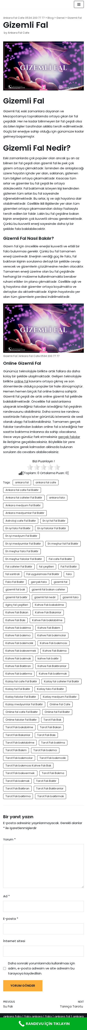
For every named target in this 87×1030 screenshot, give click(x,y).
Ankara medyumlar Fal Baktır (24, 513)
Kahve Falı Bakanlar (48, 612)
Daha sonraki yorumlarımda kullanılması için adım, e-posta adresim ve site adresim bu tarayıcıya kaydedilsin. (41, 968)
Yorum (9, 839)
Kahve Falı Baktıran (18, 666)
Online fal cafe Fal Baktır (21, 712)
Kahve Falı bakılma (18, 628)
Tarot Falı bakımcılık (52, 758)
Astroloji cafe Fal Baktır (20, 520)
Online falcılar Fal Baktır (21, 719)
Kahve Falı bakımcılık (19, 643)
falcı (69, 574)
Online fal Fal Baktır (57, 712)
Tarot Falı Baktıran (17, 788)
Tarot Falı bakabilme (19, 727)
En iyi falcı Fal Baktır (18, 528)
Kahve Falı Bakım (49, 628)
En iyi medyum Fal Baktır (21, 536)
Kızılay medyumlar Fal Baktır (24, 704)
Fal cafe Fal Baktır (60, 559)
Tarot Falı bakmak (17, 781)
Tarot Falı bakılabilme (19, 742)
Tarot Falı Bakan (50, 727)
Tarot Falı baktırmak (50, 796)
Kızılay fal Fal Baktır (17, 689)
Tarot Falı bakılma (53, 742)
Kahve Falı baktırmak (53, 673)
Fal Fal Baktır (69, 566)
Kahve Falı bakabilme (49, 605)
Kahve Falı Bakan (16, 612)
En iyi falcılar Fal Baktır (51, 528)
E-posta (10, 918)
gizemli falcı (71, 597)
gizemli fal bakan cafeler (48, 589)
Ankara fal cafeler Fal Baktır (23, 497)
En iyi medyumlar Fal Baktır (23, 543)
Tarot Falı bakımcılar (19, 758)
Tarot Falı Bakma (53, 773)
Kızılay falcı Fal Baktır (50, 689)
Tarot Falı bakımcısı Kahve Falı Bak (28, 765)
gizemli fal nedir (45, 597)
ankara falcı (57, 497)
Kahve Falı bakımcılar (51, 635)
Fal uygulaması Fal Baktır (42, 574)
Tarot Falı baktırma (18, 796)
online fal (21, 381)
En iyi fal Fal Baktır (54, 520)
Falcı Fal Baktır (14, 582)
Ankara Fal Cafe (18, 32)
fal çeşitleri (46, 566)
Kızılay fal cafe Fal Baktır (21, 681)
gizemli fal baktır (16, 597)
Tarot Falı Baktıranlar (50, 788)
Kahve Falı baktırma (18, 673)
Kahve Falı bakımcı (18, 635)
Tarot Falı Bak (52, 719)
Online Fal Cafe (60, 704)
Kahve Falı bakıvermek (20, 650)
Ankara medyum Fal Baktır (23, 505)
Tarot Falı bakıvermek (20, 773)
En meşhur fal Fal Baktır (63, 543)
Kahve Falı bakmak (18, 658)
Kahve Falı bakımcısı (53, 643)
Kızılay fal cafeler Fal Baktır (61, 681)
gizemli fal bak (15, 589)
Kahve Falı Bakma (55, 650)
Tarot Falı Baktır (46, 781)
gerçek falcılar (69, 437)
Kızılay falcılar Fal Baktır (20, 697)
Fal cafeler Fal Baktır (18, 566)
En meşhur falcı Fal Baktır (21, 551)
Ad (6, 896)
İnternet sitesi (14, 941)
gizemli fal (60, 582)
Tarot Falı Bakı (46, 735)
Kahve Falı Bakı (15, 620)
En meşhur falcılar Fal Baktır (23, 559)
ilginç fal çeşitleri (16, 605)
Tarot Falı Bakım (16, 750)
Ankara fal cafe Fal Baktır (22, 490)
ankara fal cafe (45, 482)
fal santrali (12, 574)
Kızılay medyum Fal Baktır (60, 697)
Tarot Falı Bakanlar (17, 735)
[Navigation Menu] (79, 4)
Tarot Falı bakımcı (45, 750)
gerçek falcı (39, 582)
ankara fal (22, 482)
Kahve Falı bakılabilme (47, 620)
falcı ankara (33, 1016)
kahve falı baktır (48, 658)
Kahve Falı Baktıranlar (52, 666)
